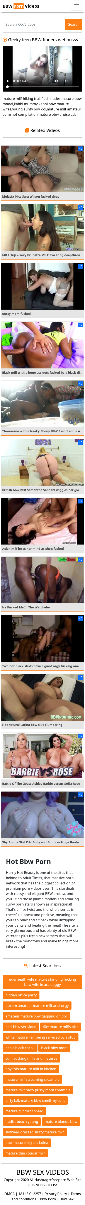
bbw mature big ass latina (26, 1142)
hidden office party (21, 995)
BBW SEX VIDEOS (42, 1172)
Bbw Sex (66, 1199)
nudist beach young (21, 1121)
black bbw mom (54, 1047)
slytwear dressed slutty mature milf (34, 1132)
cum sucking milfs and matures (31, 1058)
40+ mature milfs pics (60, 1026)
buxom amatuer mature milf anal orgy (37, 1005)
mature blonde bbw (61, 1121)
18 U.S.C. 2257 (29, 1193)
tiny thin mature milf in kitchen (30, 1068)
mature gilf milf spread (24, 1111)
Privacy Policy (56, 1193)
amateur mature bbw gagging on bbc (36, 1016)
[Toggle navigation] (76, 6)
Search (74, 24)
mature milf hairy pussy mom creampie (37, 1090)
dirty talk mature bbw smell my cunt (35, 1100)
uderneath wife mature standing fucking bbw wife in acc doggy (42, 982)
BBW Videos (21, 6)
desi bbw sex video (20, 1026)
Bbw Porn (48, 1199)
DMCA (9, 1193)
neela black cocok (20, 1047)
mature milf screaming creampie (32, 1079)
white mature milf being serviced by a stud (40, 1037)
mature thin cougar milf (25, 1153)
